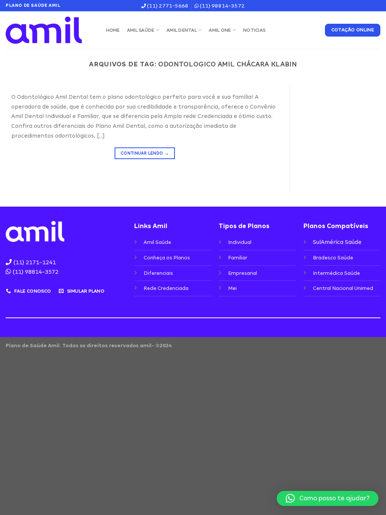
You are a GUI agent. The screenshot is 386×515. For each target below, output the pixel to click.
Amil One (220, 30)
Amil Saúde (141, 30)
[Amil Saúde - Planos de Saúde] (48, 30)
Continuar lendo (145, 153)
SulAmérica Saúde (337, 242)
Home (113, 30)
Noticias (254, 30)
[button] (327, 498)
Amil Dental (182, 30)
